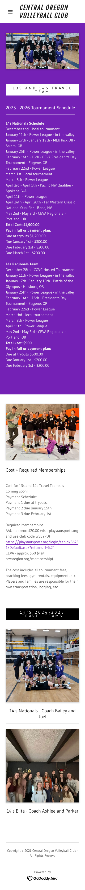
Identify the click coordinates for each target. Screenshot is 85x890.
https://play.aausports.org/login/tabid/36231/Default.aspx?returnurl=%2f (42, 544)
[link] (43, 11)
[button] (10, 11)
